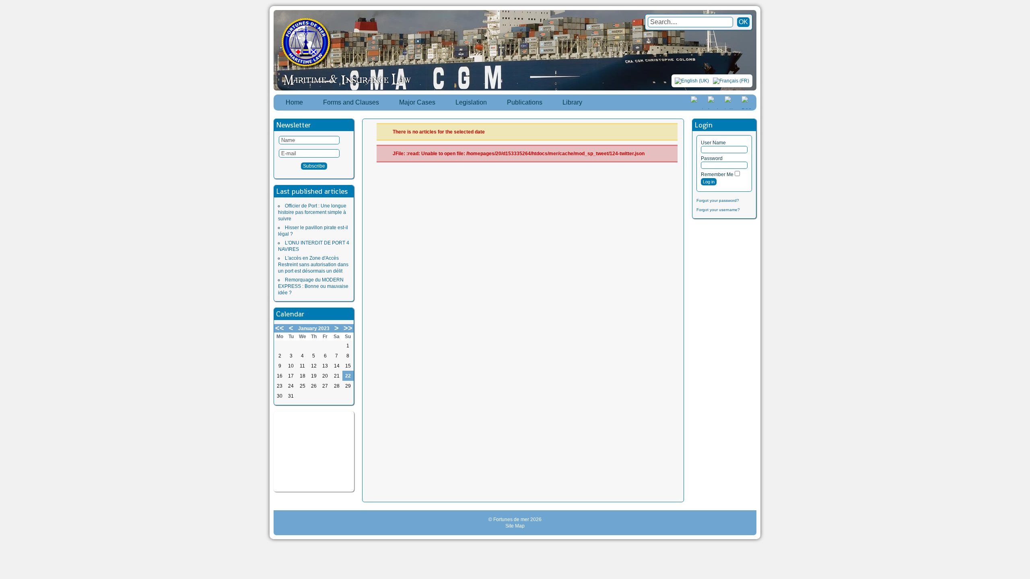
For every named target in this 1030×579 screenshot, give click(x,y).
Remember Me (717, 174)
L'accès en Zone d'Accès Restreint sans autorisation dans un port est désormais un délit (313, 264)
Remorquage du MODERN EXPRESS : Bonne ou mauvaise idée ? (313, 286)
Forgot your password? (717, 200)
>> (348, 328)
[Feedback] (1025, 281)
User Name (713, 143)
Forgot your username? (718, 209)
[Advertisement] (314, 451)
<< (279, 328)
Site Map (515, 526)
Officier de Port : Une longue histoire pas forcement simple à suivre (312, 212)
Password (712, 158)
